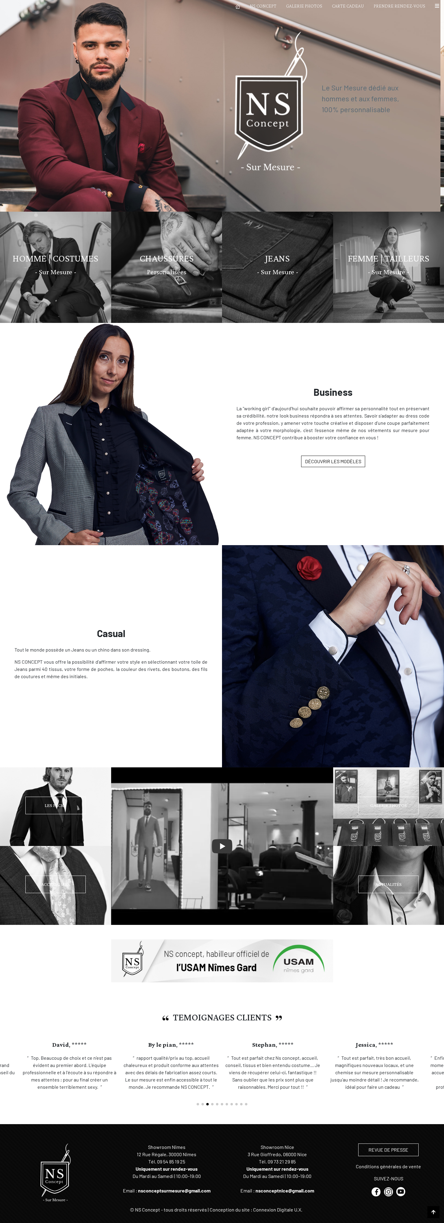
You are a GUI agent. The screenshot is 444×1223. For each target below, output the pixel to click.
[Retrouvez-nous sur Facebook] (376, 1191)
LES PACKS (55, 805)
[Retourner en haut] (433, 1212)
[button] (437, 6)
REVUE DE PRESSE (388, 1150)
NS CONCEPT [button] (263, 5)
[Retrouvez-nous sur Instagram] (389, 1191)
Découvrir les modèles (333, 461)
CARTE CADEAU (348, 5)
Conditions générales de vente (388, 1166)
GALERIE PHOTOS (304, 5)
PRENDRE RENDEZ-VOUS (399, 5)
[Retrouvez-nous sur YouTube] (400, 1191)
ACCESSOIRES (55, 884)
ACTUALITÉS (388, 884)
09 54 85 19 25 (171, 1161)
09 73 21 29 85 (282, 1161)
